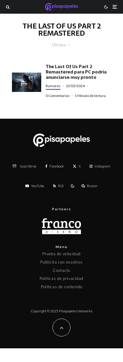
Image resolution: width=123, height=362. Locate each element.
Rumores (53, 86)
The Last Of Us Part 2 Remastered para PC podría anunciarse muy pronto (76, 72)
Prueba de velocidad (61, 253)
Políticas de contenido (61, 286)
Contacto (61, 270)
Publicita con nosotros (61, 262)
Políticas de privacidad (61, 278)
